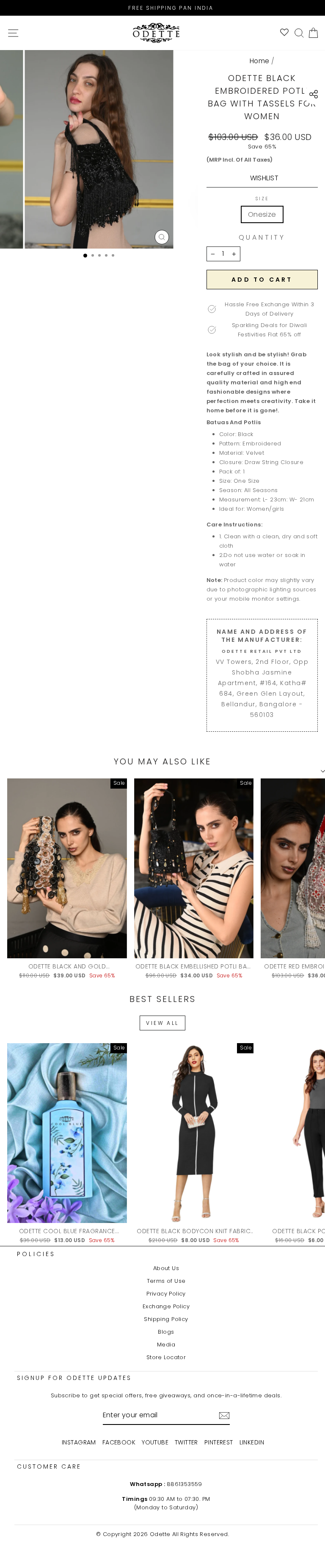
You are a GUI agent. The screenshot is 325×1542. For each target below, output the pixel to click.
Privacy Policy (166, 1294)
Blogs (166, 1332)
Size (262, 199)
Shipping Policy (166, 1319)
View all (162, 1023)
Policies (36, 1254)
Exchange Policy (166, 1306)
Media (166, 1345)
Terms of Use (166, 1281)
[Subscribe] (224, 1415)
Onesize (262, 214)
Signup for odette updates (74, 1378)
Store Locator (166, 1357)
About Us (166, 1268)
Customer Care (49, 1466)
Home (260, 60)
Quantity (262, 237)
